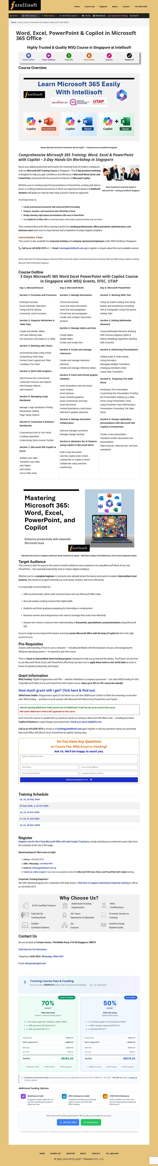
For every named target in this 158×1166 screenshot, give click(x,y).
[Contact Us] (129, 55)
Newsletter (101, 15)
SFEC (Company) (66, 1067)
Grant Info (69, 60)
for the (53, 841)
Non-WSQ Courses (69, 15)
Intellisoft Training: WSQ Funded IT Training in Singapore (25, 6)
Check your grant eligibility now (86, 722)
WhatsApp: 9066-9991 (53, 956)
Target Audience (48, 60)
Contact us (133, 1078)
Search (135, 15)
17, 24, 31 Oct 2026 (29, 818)
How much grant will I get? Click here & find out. (57, 690)
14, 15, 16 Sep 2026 (30, 799)
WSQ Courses (30, 15)
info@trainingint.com (35, 963)
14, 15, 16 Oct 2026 (29, 812)
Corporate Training (119, 15)
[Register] (109, 55)
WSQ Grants (49, 15)
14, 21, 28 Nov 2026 (30, 825)
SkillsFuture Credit (33, 1067)
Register (109, 60)
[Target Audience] (48, 55)
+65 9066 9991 (46, 864)
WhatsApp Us (92, 1122)
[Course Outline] (28, 55)
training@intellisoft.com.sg (73, 248)
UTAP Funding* (50, 1067)
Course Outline (29, 60)
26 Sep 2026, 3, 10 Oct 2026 (34, 806)
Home (14, 15)
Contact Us (129, 60)
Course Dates (89, 60)
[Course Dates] (89, 55)
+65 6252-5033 (69, 1122)
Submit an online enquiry (34, 872)
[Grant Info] (68, 55)
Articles (88, 15)
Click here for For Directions (33, 949)
